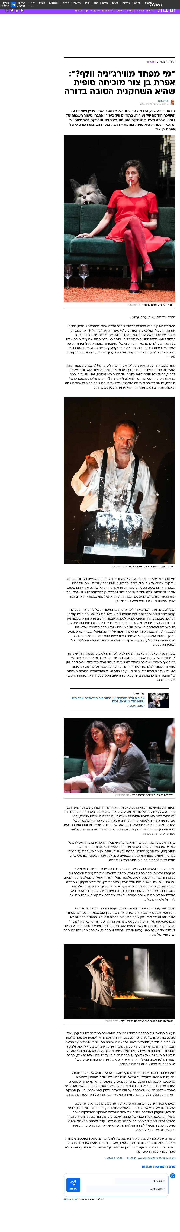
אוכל (87, 3)
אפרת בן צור (168, 1158)
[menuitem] (135, 5)
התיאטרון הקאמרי (113, 1158)
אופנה (42, 3)
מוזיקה (129, 11)
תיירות (66, 3)
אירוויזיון (140, 11)
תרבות (115, 3)
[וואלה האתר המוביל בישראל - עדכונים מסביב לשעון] (156, 4)
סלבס (105, 3)
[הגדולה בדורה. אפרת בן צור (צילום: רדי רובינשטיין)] (119, 221)
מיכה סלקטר (154, 1158)
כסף (96, 3)
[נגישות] (5, 4)
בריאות (77, 3)
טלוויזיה (150, 11)
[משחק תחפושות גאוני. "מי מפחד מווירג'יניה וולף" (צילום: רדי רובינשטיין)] (119, 984)
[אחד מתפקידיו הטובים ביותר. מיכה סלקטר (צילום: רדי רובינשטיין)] (119, 483)
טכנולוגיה (54, 3)
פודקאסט (95, 11)
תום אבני (142, 1158)
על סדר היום (108, 11)
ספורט (137, 3)
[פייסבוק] (7, 10)
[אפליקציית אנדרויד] (22, 10)
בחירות (126, 3)
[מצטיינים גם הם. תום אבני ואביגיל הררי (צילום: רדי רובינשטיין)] (119, 758)
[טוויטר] (12, 10)
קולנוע (120, 11)
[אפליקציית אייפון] (17, 10)
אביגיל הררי (130, 1158)
